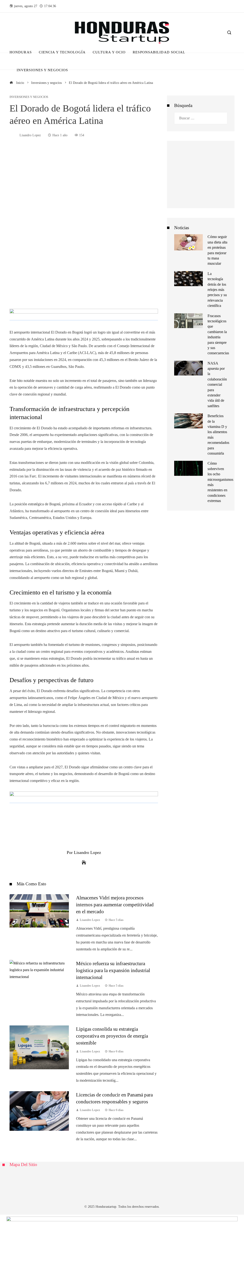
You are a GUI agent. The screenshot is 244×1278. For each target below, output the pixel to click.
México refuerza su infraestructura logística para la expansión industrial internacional (113, 970)
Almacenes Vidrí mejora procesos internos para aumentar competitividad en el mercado (115, 904)
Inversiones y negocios (29, 97)
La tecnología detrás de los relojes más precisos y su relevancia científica (217, 290)
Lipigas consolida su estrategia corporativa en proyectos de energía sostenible (112, 1035)
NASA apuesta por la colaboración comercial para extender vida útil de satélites (217, 384)
